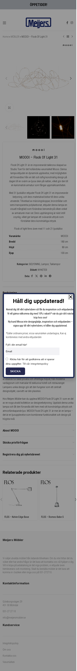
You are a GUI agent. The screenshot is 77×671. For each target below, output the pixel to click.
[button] (70, 297)
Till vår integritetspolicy (35, 363)
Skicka (15, 371)
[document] (38, 335)
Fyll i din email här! (16, 344)
